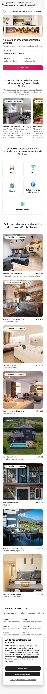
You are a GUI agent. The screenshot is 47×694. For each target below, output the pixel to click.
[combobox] (22, 53)
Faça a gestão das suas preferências (23, 680)
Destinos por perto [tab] (9, 613)
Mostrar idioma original (26, 5)
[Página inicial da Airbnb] (4, 11)
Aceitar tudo (22, 668)
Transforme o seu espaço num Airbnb (26, 11)
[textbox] (12, 61)
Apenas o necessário (22, 674)
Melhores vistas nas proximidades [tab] (32, 613)
